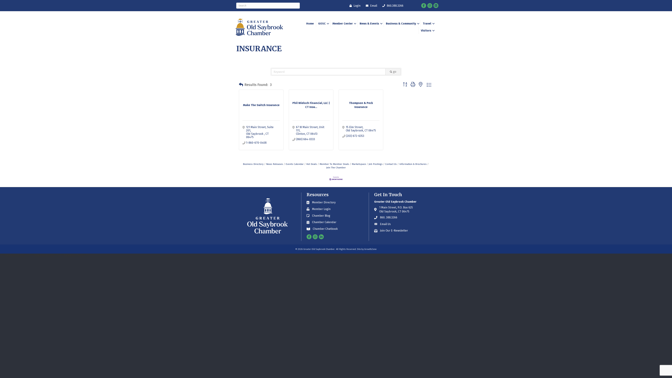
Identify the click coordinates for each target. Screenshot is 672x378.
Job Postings (376, 164)
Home (310, 23)
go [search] (394, 71)
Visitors (426, 30)
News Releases (274, 164)
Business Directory (253, 164)
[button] (241, 85)
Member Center (342, 23)
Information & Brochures (413, 164)
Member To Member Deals (334, 164)
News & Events (369, 23)
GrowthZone (370, 249)
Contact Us (391, 164)
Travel (427, 23)
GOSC (322, 23)
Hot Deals (311, 164)
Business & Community (401, 23)
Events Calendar (295, 164)
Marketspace (359, 164)
